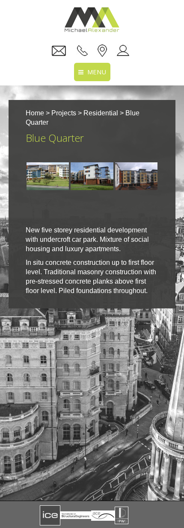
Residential (100, 113)
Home (35, 113)
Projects (63, 113)
